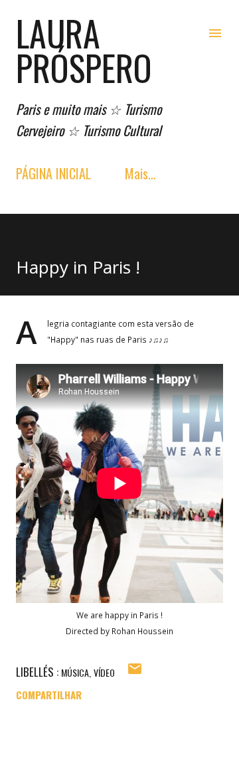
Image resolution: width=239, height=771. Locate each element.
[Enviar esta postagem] (135, 672)
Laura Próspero (84, 50)
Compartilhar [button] (49, 694)
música (75, 672)
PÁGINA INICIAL (53, 173)
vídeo (104, 672)
